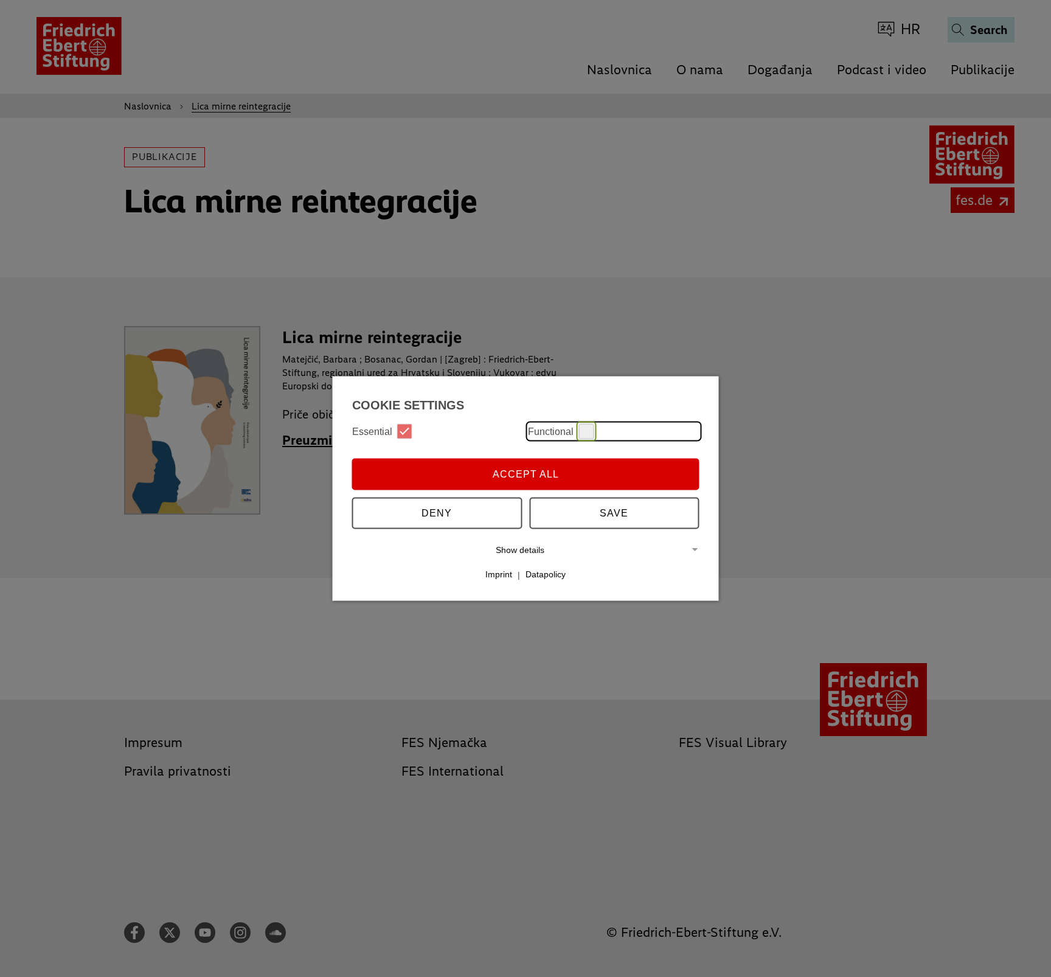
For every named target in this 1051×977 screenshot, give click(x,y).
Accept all (526, 473)
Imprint (498, 574)
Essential (372, 431)
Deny (436, 512)
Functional (551, 431)
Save (614, 512)
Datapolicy (546, 574)
